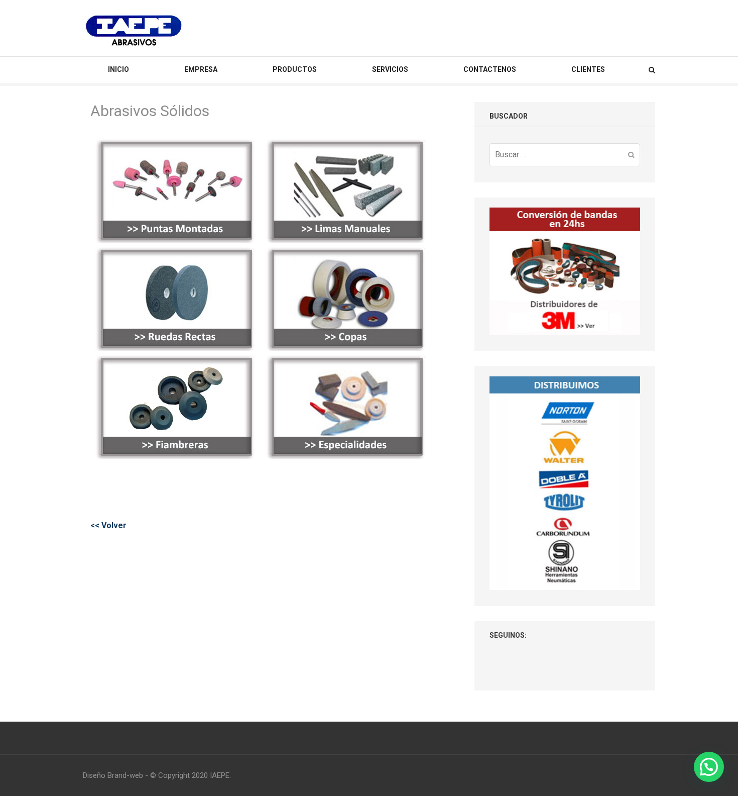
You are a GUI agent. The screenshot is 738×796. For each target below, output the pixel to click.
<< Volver (108, 525)
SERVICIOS (390, 69)
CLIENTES (588, 69)
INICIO (118, 69)
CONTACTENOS (489, 69)
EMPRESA (200, 69)
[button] (709, 767)
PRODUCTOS (295, 69)
